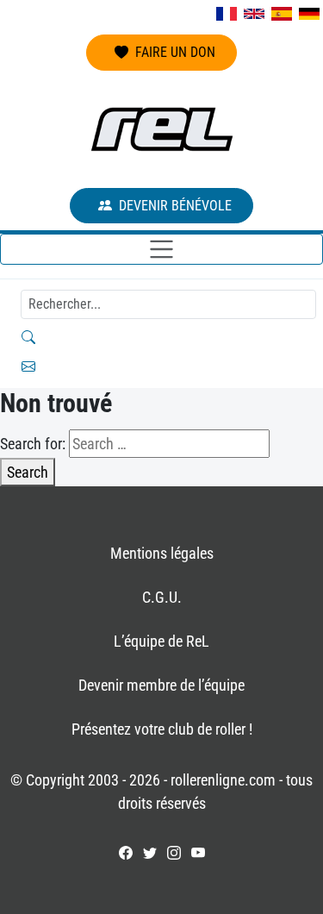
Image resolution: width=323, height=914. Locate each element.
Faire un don (175, 52)
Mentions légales (162, 553)
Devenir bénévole (175, 205)
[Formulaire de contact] (161, 366)
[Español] (281, 14)
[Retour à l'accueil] (161, 129)
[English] (254, 14)
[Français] (226, 14)
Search (27, 472)
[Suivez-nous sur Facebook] (126, 853)
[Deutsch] (309, 14)
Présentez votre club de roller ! (161, 729)
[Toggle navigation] (161, 249)
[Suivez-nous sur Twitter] (150, 853)
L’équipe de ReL (161, 641)
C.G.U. (162, 597)
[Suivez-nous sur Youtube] (198, 853)
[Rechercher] (161, 337)
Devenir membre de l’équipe (161, 685)
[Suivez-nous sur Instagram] (174, 853)
